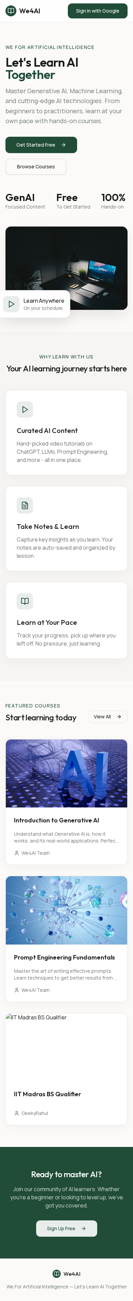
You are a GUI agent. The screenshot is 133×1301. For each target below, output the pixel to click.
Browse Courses (36, 166)
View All (102, 716)
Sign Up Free (61, 1228)
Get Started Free (35, 144)
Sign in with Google (97, 10)
